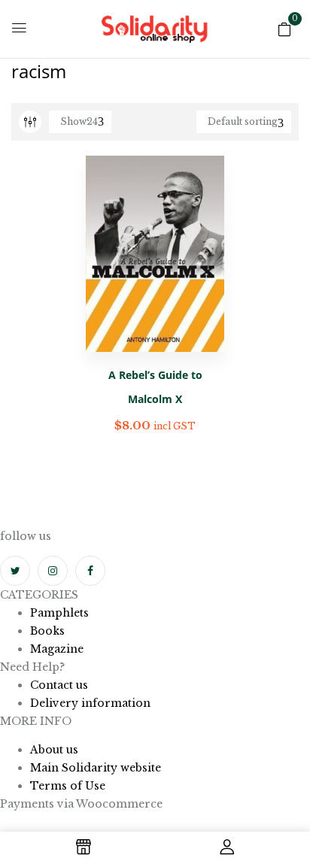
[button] (284, 27)
